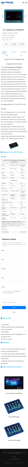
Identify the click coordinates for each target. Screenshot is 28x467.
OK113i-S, (4, 225)
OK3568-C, (10, 224)
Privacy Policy (13, 302)
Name (3, 250)
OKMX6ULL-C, (9, 222)
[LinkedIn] (7, 462)
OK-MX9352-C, (5, 224)
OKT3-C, (24, 224)
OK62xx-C (21, 222)
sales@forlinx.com (20, 334)
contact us (3, 329)
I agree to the (10, 302)
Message (14, 44)
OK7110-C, (8, 225)
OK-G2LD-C (4, 226)
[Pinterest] (21, 462)
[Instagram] (16, 462)
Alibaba (18, 327)
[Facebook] (14, 462)
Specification (14, 52)
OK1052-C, (4, 222)
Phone (2, 277)
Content (3, 287)
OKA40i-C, (20, 224)
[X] (12, 462)
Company (3, 268)
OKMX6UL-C (23, 221)
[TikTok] (19, 462)
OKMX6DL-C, (18, 225)
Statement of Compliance (14, 459)
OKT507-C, (15, 224)
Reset (14, 312)
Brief (6, 44)
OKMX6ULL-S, (16, 222)
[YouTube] (9, 462)
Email (3, 259)
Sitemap (14, 457)
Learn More (8, 386)
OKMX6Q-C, (13, 225)
